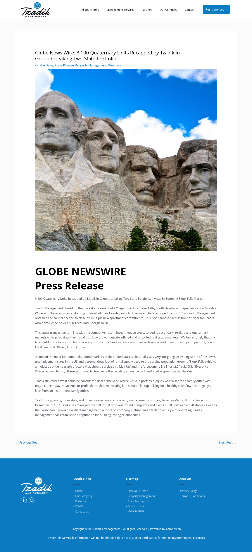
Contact (189, 9)
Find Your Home (88, 9)
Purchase (114, 65)
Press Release (64, 65)
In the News (45, 65)
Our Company (168, 9)
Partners (146, 9)
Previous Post (27, 443)
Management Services (120, 9)
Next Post (227, 443)
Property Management (91, 65)
